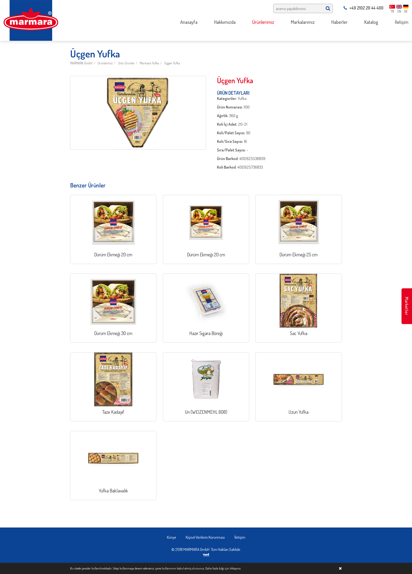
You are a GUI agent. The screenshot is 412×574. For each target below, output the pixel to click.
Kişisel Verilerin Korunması (205, 537)
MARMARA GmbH (81, 63)
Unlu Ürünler (126, 63)
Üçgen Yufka (172, 63)
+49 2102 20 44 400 (366, 7)
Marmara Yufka (149, 63)
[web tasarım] (206, 554)
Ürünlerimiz (105, 63)
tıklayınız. (235, 568)
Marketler (406, 306)
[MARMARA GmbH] (31, 19)
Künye (171, 537)
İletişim (239, 537)
